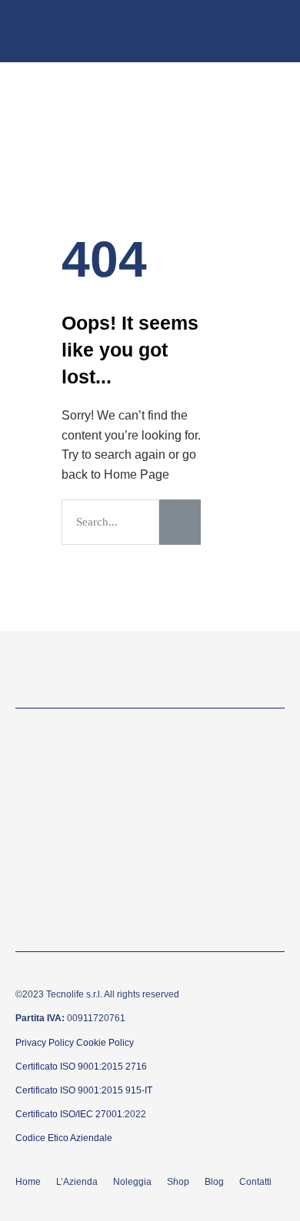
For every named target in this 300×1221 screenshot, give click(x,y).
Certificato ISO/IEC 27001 (68, 1114)
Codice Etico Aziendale (63, 1138)
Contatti (255, 1181)
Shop (178, 1181)
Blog (214, 1181)
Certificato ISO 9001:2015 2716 (81, 1066)
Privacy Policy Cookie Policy (74, 1042)
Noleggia (132, 1181)
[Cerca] (180, 522)
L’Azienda (77, 1181)
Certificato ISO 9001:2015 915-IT (83, 1090)
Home (28, 1181)
